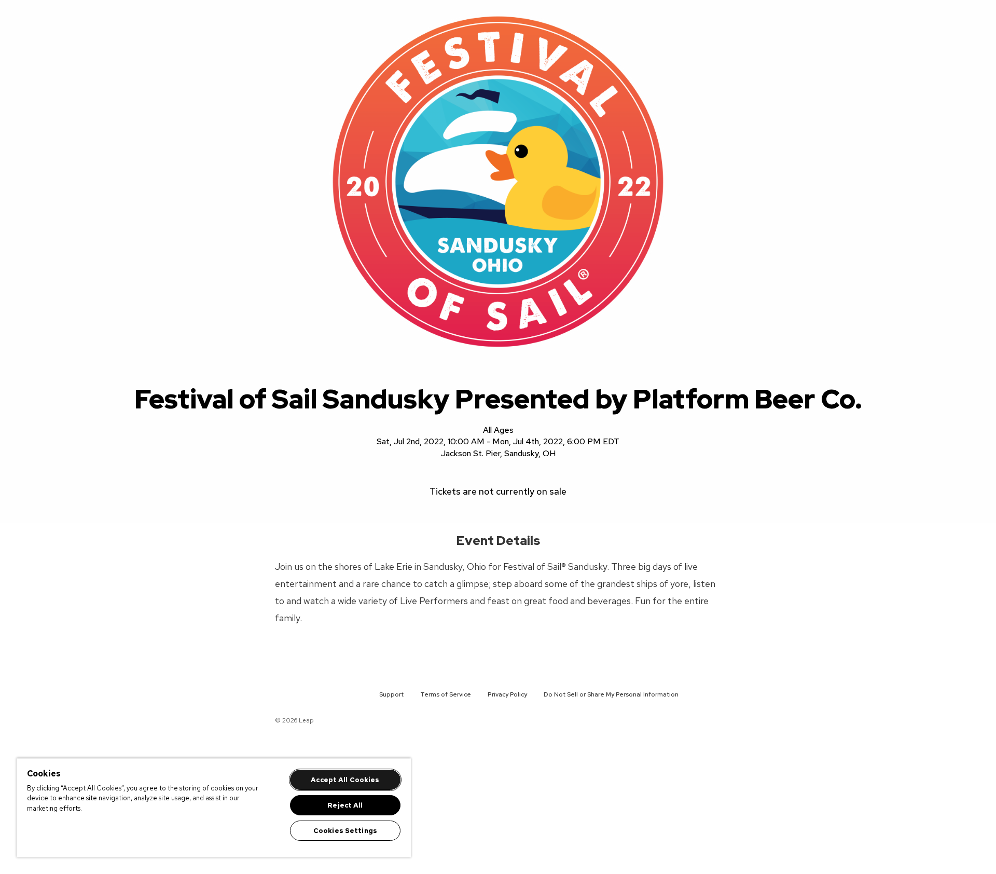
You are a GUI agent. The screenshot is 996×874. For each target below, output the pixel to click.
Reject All (345, 805)
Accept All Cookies (345, 779)
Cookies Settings (345, 830)
